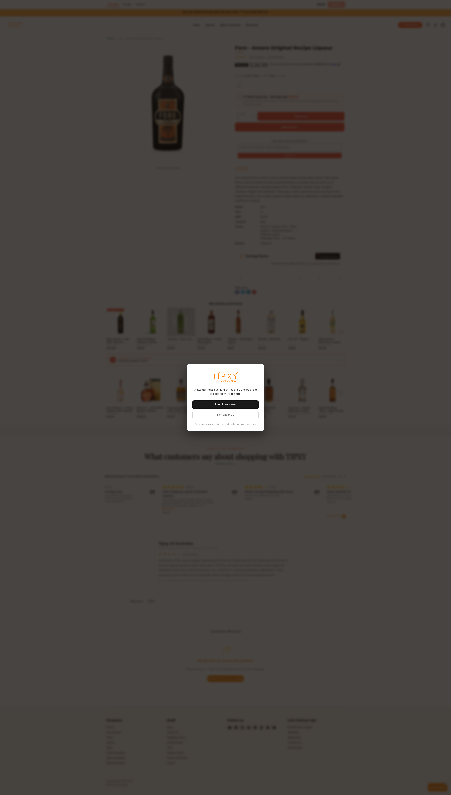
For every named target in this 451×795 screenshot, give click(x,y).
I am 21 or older (225, 404)
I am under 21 (225, 415)
